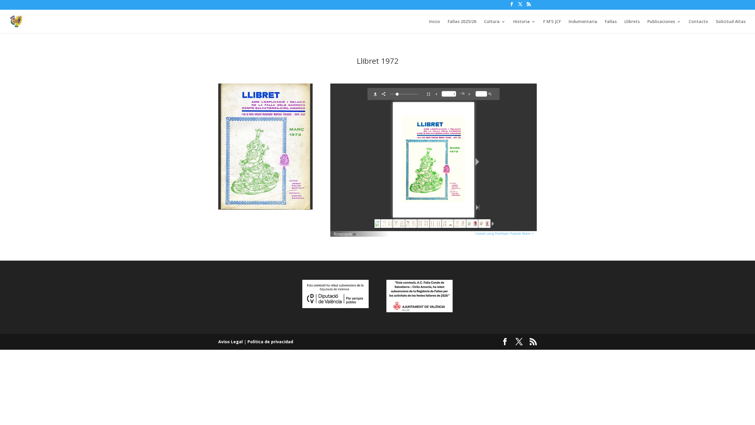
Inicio (434, 21)
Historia (521, 21)
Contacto (698, 21)
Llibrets (632, 21)
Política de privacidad (270, 341)
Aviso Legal (230, 341)
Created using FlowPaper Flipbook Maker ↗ (504, 233)
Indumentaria (583, 21)
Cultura (492, 21)
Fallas (611, 21)
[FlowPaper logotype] (346, 235)
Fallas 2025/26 (462, 21)
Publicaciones (661, 21)
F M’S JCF (552, 21)
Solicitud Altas (731, 21)
